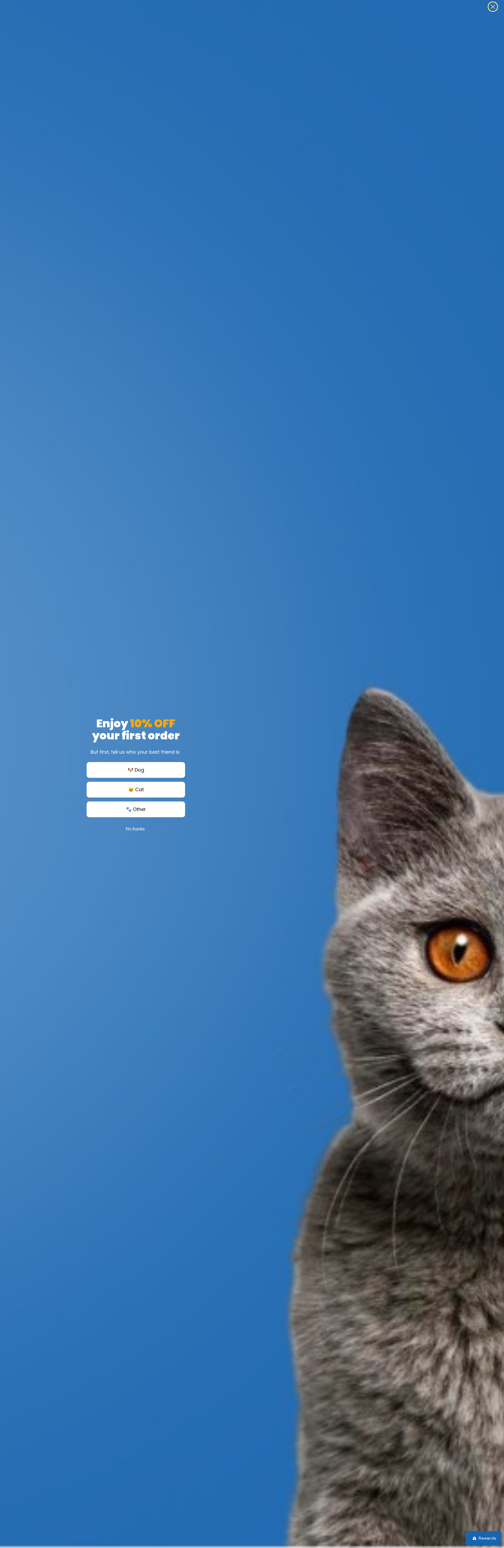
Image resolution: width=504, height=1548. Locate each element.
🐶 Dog (136, 770)
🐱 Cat (136, 789)
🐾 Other (136, 809)
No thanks (135, 829)
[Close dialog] (492, 6)
